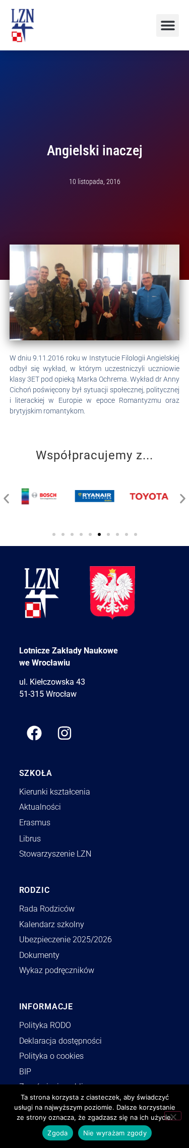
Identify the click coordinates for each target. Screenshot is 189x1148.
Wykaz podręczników (56, 970)
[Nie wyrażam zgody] (172, 1115)
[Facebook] (34, 733)
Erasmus (34, 822)
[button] (167, 25)
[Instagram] (64, 733)
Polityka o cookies (51, 1056)
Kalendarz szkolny (51, 924)
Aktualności (40, 807)
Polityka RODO (45, 1025)
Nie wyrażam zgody (115, 1133)
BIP (25, 1071)
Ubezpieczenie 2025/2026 (65, 939)
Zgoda (57, 1133)
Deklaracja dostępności (60, 1041)
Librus (30, 838)
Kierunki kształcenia (54, 792)
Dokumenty (39, 955)
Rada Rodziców (47, 909)
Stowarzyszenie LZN (55, 854)
